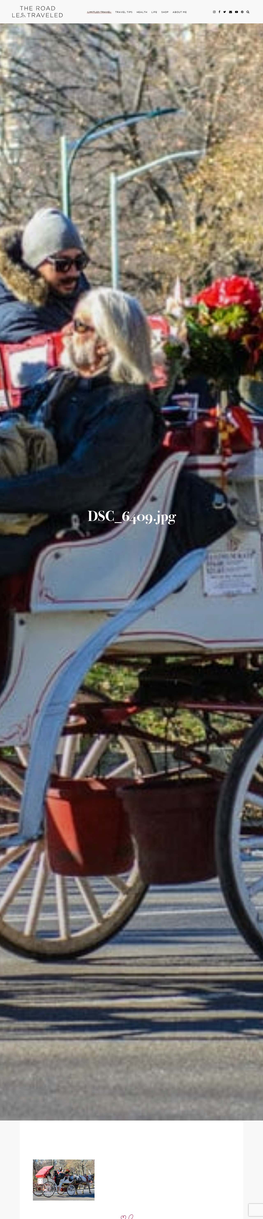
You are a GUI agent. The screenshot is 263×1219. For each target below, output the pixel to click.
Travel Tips (124, 12)
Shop (164, 12)
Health (142, 12)
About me (180, 12)
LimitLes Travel (99, 12)
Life (154, 12)
